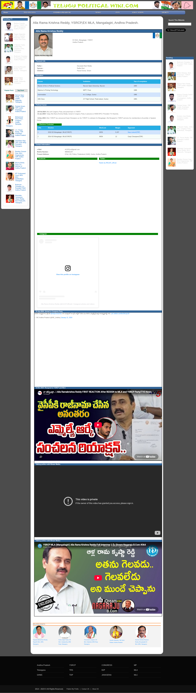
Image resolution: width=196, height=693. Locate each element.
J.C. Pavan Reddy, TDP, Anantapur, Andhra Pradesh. (20, 132)
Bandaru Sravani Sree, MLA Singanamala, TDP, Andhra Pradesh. (20, 155)
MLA (136, 670)
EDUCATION (137, 12)
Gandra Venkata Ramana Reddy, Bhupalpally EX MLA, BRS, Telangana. (142, 642)
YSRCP (72, 665)
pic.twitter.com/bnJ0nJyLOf (120, 313)
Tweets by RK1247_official (107, 163)
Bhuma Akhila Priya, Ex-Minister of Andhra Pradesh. (20, 165)
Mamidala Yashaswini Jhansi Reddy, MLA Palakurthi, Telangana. (20, 199)
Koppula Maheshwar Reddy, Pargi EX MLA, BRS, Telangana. (40, 642)
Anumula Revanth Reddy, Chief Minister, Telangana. (20, 68)
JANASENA (106, 675)
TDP (71, 675)
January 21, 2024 (66, 317)
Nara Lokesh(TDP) (134, 132)
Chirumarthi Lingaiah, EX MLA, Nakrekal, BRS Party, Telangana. (91, 642)
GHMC (40, 675)
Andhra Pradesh (43, 665)
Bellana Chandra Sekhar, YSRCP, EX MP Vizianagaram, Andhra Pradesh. (20, 26)
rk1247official (67, 304)
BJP (103, 670)
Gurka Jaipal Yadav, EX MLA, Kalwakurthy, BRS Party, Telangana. (65, 642)
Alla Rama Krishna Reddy (50, 304)
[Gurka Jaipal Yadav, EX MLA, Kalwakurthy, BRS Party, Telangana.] (65, 632)
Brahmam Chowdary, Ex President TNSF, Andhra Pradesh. (21, 58)
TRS (71, 670)
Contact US (85, 689)
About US (95, 689)
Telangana (41, 670)
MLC (136, 675)
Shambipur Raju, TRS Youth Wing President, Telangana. (20, 143)
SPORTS (165, 12)
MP (135, 665)
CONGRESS (107, 665)
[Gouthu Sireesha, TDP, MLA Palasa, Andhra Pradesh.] (116, 632)
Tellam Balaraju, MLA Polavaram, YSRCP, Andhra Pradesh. (184, 74)
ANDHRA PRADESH (61, 12)
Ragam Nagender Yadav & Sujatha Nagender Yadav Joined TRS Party (20, 36)
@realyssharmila (56, 313)
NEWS (98, 12)
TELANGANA (30, 12)
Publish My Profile (73, 689)
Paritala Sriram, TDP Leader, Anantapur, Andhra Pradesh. (20, 108)
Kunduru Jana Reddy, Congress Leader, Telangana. (184, 117)
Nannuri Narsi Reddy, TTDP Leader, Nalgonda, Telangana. (20, 80)
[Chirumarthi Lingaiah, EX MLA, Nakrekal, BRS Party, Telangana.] (90, 632)
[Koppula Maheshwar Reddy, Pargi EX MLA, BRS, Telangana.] (39, 632)
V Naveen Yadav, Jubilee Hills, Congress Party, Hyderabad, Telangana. (19, 48)
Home (5, 12)
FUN (118, 12)
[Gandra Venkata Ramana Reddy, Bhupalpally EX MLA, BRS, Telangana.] (141, 632)
